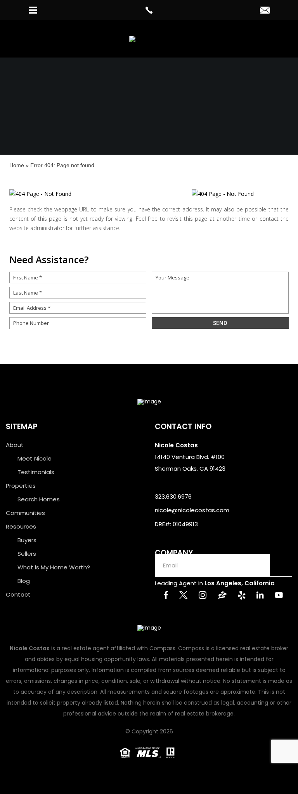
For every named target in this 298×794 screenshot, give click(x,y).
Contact (18, 594)
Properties (21, 486)
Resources (21, 526)
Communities (25, 513)
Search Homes (38, 499)
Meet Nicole (34, 458)
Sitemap (21, 426)
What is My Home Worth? (53, 567)
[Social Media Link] (166, 596)
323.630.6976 (173, 496)
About (15, 445)
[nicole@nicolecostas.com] (265, 11)
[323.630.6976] (149, 10)
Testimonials (35, 472)
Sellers (26, 554)
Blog (23, 581)
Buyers (26, 540)
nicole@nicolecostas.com (192, 510)
